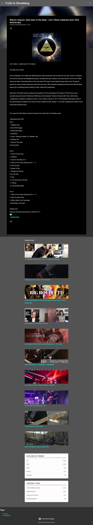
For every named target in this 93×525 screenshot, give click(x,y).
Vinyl (46, 468)
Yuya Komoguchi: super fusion (34, 426)
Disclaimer (7, 515)
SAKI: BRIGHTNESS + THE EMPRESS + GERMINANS (39, 364)
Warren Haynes (14, 217)
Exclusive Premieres (46, 495)
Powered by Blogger (47, 519)
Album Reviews (46, 491)
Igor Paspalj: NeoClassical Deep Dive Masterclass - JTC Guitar (43, 344)
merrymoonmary (51, 522)
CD (46, 460)
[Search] (32, 3)
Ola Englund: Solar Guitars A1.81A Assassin (38, 279)
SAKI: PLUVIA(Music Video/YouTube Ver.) (37, 447)
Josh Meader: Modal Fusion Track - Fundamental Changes (42, 259)
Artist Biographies (46, 498)
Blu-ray (46, 471)
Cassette (46, 475)
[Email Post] (11, 215)
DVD (46, 464)
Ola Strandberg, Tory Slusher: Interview (36, 323)
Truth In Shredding (17, 3)
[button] (11, 28)
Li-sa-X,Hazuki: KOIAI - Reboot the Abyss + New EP (39, 385)
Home (5, 514)
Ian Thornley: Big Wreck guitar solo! (35, 405)
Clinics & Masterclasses (46, 488)
